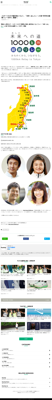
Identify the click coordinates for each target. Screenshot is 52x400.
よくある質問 (32, 392)
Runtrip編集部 (11, 247)
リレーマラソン (5, 229)
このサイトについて (16, 391)
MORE (48, 300)
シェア (26, 238)
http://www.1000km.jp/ (13, 224)
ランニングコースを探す (24, 391)
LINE (5, 238)
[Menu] (1, 2)
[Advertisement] (26, 10)
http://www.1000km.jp (28, 210)
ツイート (47, 238)
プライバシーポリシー (25, 392)
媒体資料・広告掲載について (34, 391)
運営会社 (19, 392)
